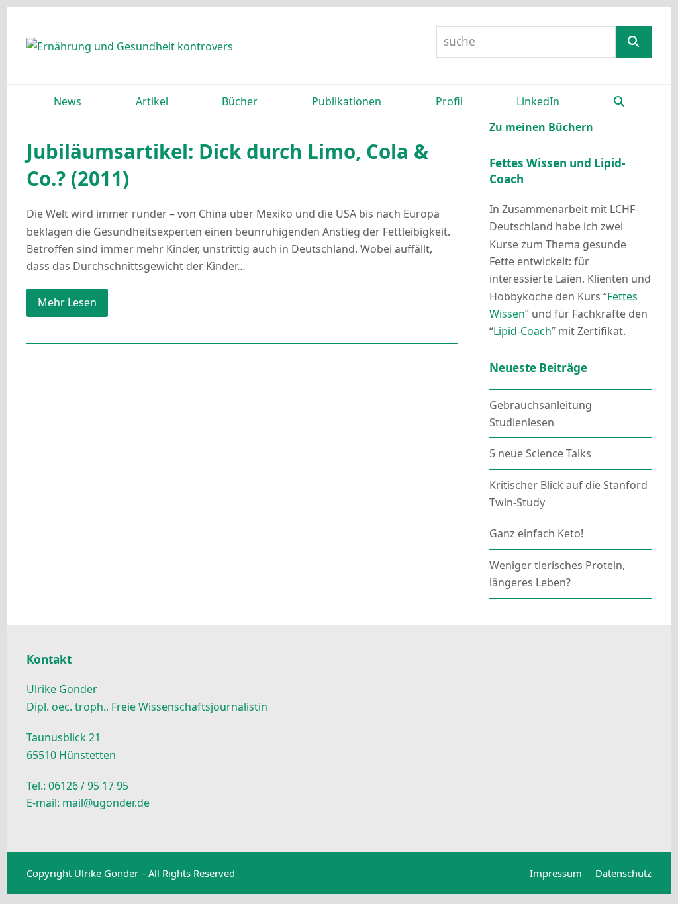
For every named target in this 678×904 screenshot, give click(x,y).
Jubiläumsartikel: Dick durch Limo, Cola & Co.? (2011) (227, 165)
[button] (619, 101)
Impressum (556, 873)
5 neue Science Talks (540, 453)
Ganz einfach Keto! (536, 533)
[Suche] (634, 42)
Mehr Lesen (67, 302)
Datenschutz (623, 873)
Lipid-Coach (522, 331)
